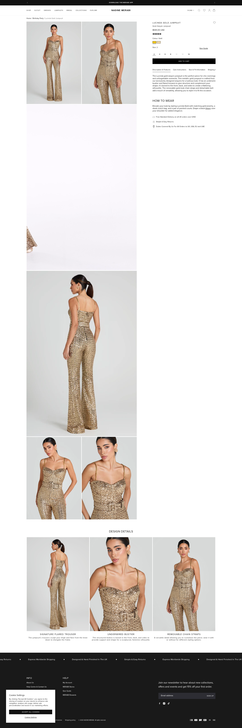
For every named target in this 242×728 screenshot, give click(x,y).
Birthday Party (38, 18)
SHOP (28, 10)
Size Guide (204, 48)
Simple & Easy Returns (120, 659)
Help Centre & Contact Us (36, 687)
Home (28, 18)
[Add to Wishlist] (214, 22)
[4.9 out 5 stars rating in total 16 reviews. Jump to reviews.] (157, 34)
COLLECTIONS (81, 10)
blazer (208, 108)
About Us (30, 683)
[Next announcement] (214, 2)
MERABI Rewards (69, 695)
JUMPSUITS (58, 10)
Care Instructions (179, 69)
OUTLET (37, 10)
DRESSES (47, 10)
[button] (29, 10)
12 (183, 54)
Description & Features (162, 69)
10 (177, 54)
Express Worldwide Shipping (26, 659)
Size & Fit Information (197, 69)
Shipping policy (70, 720)
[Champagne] (159, 42)
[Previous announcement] (27, 2)
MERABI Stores (68, 687)
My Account (67, 683)
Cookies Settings (31, 717)
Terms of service (56, 720)
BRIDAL (69, 10)
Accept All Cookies (30, 712)
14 (189, 54)
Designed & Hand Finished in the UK (74, 659)
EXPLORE (93, 10)
